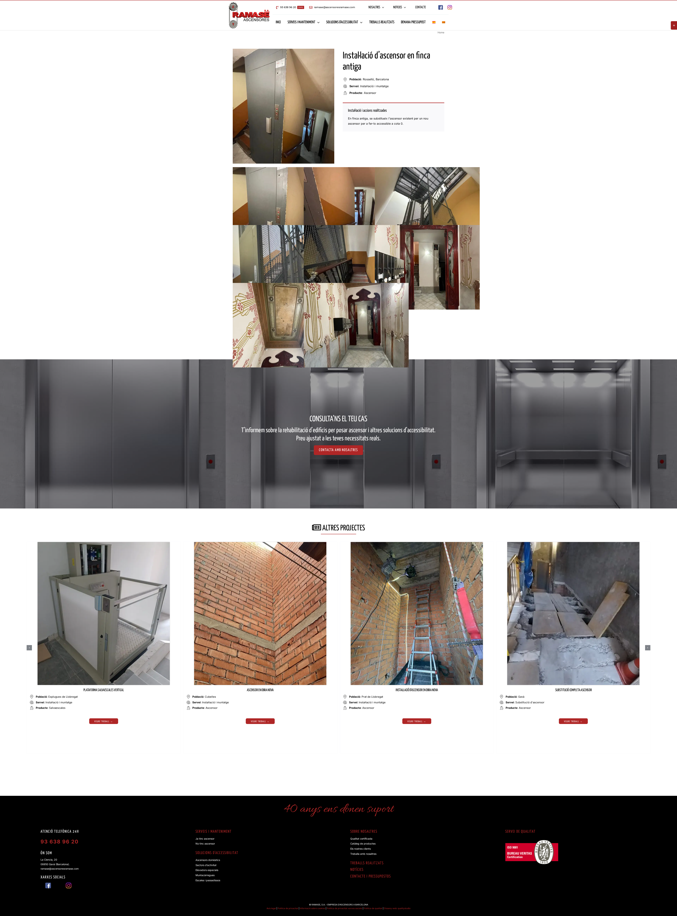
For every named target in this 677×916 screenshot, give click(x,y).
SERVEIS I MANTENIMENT (214, 832)
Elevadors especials (207, 870)
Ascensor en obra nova (260, 690)
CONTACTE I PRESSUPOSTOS (370, 876)
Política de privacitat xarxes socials (344, 908)
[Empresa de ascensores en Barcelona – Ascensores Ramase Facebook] (440, 6)
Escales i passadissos (208, 880)
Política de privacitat (288, 908)
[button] (29, 647)
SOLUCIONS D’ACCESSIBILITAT (217, 853)
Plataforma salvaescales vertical (103, 690)
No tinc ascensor (205, 843)
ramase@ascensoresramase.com (60, 868)
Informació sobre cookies (312, 908)
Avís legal (271, 908)
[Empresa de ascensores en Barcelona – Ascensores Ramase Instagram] (449, 6)
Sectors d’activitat (206, 865)
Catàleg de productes (363, 843)
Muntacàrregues (205, 875)
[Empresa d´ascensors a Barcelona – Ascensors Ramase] (249, 3)
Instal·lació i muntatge (374, 86)
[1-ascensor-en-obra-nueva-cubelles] (260, 543)
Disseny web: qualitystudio (397, 908)
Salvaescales (57, 708)
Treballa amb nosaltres (363, 853)
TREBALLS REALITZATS (367, 863)
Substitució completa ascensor (573, 690)
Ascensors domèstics (208, 859)
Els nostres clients (360, 848)
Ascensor (370, 93)
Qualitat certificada (361, 838)
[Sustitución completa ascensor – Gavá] (573, 543)
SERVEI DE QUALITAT (520, 832)
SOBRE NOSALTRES (363, 832)
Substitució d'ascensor (529, 702)
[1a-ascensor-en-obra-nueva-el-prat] (417, 543)
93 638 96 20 (60, 842)
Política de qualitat (373, 908)
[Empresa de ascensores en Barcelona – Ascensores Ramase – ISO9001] (531, 841)
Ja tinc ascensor (205, 838)
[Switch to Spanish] (434, 22)
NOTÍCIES (357, 870)
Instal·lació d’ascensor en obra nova (417, 690)
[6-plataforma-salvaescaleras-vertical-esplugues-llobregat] (104, 543)
